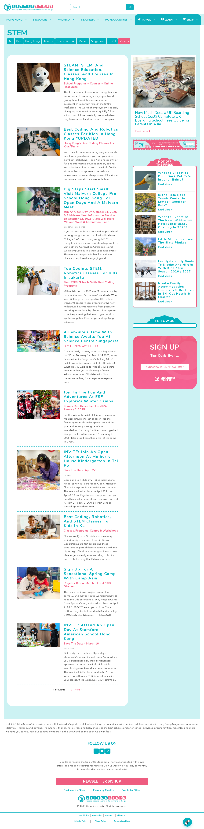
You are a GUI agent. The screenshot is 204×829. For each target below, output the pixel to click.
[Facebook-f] (96, 751)
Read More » (165, 184)
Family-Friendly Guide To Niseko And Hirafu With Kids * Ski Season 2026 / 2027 (176, 266)
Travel (112, 41)
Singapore (98, 41)
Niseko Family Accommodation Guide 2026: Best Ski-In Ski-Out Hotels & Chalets (176, 290)
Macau (83, 41)
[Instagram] (107, 751)
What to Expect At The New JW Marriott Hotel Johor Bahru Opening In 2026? (175, 222)
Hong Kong (32, 41)
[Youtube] (102, 751)
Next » (78, 689)
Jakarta (48, 41)
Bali (18, 41)
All (10, 41)
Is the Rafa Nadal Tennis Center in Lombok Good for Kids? (172, 200)
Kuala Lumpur (66, 41)
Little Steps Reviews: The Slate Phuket (175, 240)
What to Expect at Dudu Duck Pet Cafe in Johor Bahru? (174, 176)
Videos (124, 41)
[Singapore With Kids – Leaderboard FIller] (164, 145)
